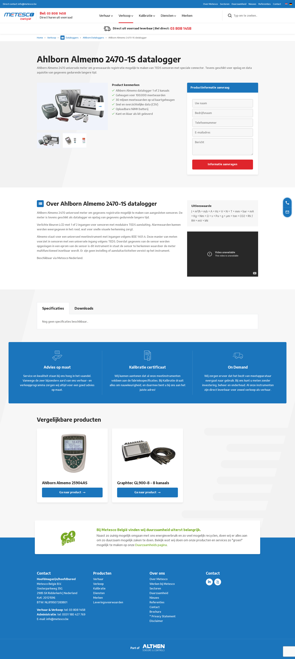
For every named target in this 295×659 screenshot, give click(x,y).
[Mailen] (287, 211)
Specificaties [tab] (53, 308)
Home (40, 37)
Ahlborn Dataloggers (94, 37)
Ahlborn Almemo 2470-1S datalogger (127, 37)
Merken (187, 15)
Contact (277, 4)
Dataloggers (72, 37)
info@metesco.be (57, 619)
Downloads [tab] (84, 308)
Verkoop (125, 15)
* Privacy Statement (162, 616)
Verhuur (105, 15)
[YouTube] (217, 582)
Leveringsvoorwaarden (108, 602)
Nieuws (252, 4)
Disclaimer (156, 621)
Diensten (167, 15)
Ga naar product (70, 492)
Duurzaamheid (239, 4)
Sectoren (224, 4)
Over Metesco (210, 4)
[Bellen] (287, 202)
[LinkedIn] (209, 582)
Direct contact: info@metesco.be (20, 4)
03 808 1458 (56, 13)
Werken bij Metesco (162, 584)
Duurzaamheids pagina (151, 545)
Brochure (155, 611)
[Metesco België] (19, 15)
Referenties (264, 4)
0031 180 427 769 (73, 614)
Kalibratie (146, 15)
